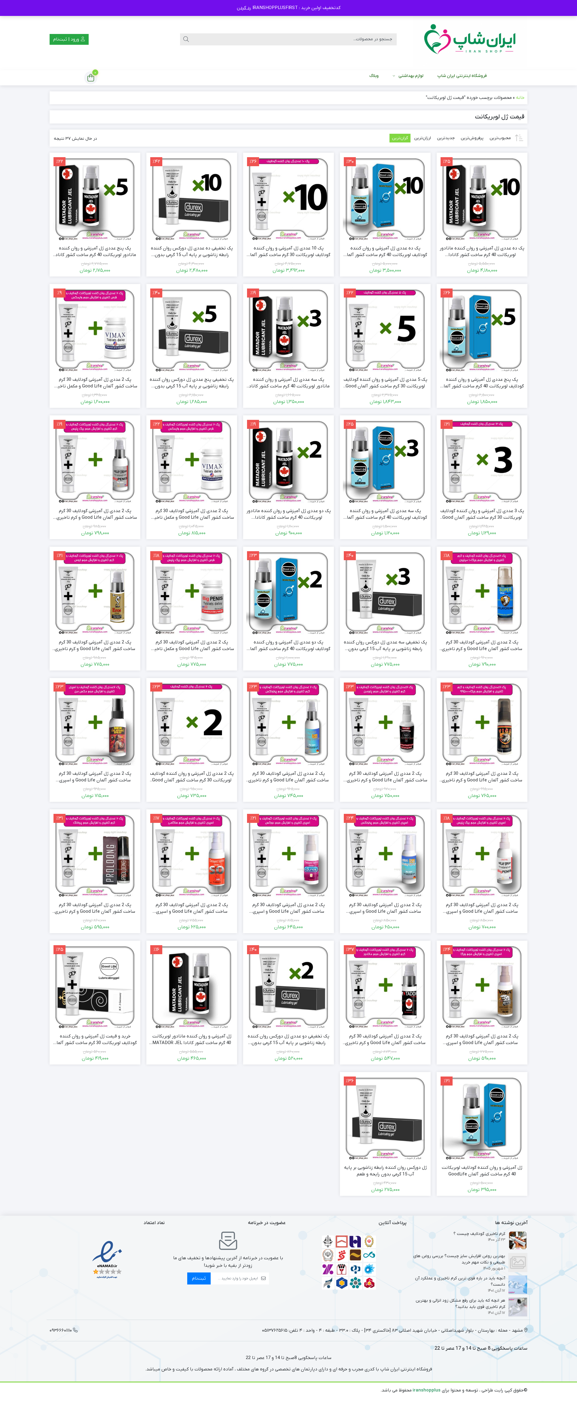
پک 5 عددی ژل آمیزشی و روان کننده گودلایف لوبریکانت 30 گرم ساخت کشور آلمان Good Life (385, 383)
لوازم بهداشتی (410, 76)
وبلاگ (374, 76)
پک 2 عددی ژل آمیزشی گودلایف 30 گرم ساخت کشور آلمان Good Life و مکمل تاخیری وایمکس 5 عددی (191, 514)
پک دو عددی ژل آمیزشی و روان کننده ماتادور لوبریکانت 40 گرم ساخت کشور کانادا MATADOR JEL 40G (288, 514)
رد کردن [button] (244, 8)
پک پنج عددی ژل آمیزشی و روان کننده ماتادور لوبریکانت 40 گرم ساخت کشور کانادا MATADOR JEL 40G (95, 251)
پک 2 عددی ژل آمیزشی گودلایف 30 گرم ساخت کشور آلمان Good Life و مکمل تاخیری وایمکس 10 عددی (95, 383)
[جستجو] (186, 39)
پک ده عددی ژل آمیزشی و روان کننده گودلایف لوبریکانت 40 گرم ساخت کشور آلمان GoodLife (385, 251)
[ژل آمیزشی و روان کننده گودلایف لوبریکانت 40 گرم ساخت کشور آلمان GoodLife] (482, 1117)
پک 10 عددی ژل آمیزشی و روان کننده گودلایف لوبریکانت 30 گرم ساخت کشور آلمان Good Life (288, 251)
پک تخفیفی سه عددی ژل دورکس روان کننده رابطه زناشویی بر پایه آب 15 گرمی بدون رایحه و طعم (385, 645)
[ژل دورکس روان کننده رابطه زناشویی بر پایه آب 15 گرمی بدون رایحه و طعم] (385, 1117)
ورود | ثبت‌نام (66, 39)
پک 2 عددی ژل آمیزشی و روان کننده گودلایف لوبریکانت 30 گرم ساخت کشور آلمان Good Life (192, 777)
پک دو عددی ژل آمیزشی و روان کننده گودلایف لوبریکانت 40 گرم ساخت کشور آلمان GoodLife (288, 645)
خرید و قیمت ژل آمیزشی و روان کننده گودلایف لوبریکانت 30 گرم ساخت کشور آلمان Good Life (95, 1039)
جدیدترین (446, 138)
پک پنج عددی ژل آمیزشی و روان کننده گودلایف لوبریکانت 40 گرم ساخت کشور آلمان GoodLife (482, 383)
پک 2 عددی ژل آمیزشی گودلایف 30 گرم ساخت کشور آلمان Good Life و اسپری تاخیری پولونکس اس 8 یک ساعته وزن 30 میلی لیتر (385, 908)
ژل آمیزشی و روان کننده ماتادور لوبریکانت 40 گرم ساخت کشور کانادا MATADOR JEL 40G (191, 1039)
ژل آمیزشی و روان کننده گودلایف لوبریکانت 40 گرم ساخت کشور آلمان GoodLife (482, 1171)
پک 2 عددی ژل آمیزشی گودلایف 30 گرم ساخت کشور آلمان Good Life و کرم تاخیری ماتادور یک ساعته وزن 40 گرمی (385, 1039)
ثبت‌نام (199, 1278)
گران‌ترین (400, 138)
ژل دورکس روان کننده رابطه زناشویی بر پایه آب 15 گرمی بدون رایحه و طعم (385, 1171)
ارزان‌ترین (422, 138)
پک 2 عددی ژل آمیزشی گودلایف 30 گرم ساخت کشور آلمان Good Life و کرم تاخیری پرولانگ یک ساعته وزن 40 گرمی (95, 908)
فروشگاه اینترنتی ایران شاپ (462, 76)
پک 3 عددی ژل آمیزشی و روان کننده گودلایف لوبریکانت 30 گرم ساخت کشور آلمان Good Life (482, 514)
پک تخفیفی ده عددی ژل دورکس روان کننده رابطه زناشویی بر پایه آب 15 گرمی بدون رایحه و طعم (192, 251)
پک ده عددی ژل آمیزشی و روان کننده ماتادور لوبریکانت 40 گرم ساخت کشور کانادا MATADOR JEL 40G (482, 251)
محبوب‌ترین (500, 138)
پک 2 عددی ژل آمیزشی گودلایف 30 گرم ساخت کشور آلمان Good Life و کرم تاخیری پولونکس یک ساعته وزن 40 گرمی (288, 777)
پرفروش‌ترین (472, 138)
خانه (520, 98)
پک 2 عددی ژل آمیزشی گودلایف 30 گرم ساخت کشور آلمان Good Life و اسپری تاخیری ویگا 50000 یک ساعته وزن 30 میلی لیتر (482, 1039)
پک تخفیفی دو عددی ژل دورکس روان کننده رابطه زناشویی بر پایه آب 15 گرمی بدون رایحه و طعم (288, 1039)
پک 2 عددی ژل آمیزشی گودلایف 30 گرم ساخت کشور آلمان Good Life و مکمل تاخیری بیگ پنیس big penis (191, 645)
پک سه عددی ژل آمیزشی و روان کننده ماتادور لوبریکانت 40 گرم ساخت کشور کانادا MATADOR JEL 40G (289, 383)
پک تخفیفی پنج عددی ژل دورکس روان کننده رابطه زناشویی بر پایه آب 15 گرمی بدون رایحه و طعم (192, 383)
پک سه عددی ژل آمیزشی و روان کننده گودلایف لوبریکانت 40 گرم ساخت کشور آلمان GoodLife (385, 514)
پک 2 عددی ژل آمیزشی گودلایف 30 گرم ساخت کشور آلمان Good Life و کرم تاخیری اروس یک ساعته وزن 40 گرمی (95, 645)
